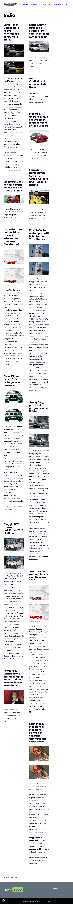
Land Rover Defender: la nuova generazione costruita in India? (11, 32)
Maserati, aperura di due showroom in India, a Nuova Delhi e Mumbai (39, 119)
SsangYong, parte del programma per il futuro (39, 407)
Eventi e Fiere (46, 4)
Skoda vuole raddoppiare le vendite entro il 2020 (38, 576)
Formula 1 (34, 4)
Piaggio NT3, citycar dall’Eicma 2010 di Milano (13, 529)
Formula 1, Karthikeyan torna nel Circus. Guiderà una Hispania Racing (38, 177)
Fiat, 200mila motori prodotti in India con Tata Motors (39, 235)
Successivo (13, 877)
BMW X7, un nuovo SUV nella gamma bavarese (12, 381)
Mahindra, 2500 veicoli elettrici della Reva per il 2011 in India (13, 186)
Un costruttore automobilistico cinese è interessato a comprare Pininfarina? (13, 237)
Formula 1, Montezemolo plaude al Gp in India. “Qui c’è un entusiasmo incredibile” (13, 678)
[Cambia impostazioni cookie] (3, 900)
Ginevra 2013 (58, 4)
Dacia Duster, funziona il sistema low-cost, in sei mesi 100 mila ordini (39, 30)
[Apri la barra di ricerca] (67, 4)
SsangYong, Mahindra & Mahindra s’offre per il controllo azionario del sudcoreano (37, 732)
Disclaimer (54, 889)
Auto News (24, 4)
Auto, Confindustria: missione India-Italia (39, 83)
